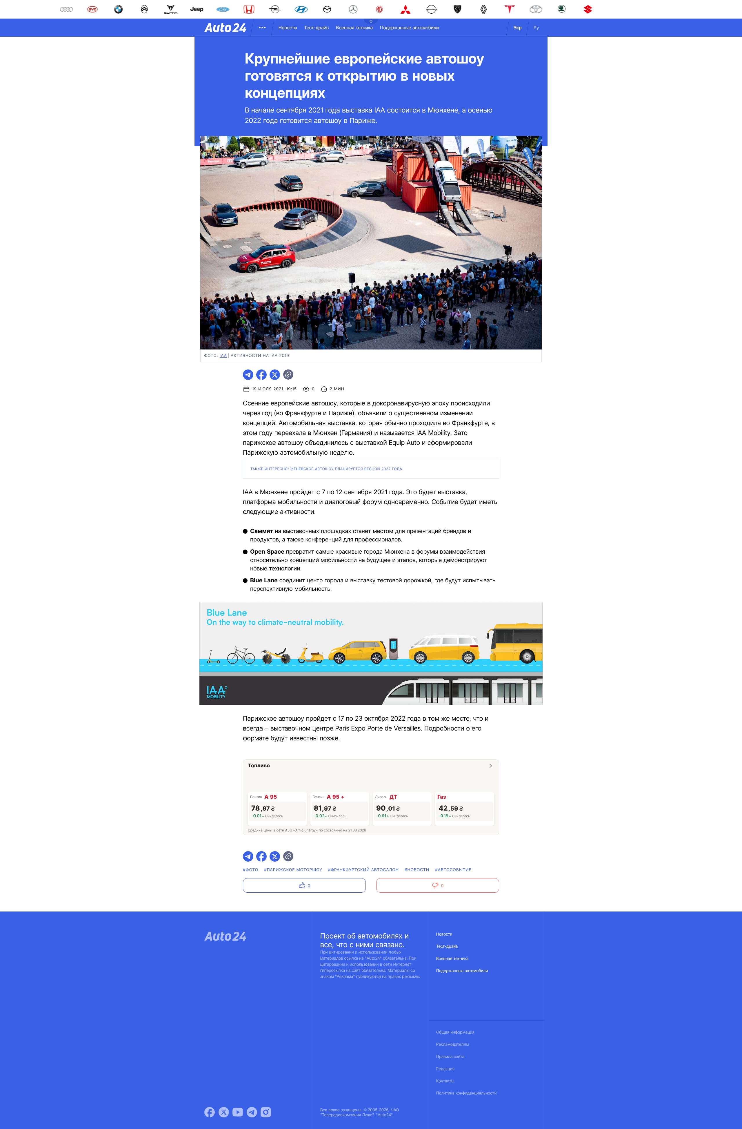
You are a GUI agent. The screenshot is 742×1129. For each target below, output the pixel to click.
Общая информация (455, 1032)
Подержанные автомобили (409, 27)
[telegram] (248, 374)
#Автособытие (453, 869)
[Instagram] (266, 1112)
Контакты (445, 1081)
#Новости (417, 869)
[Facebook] (209, 1112)
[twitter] (275, 374)
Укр (518, 27)
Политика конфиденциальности (466, 1093)
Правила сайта (450, 1056)
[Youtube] (237, 1112)
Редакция (445, 1068)
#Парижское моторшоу (293, 869)
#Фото (250, 869)
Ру (536, 27)
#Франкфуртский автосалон (363, 869)
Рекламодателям (452, 1044)
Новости (288, 27)
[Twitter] (224, 1112)
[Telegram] (252, 1112)
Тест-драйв (316, 27)
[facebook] (261, 374)
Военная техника (354, 27)
